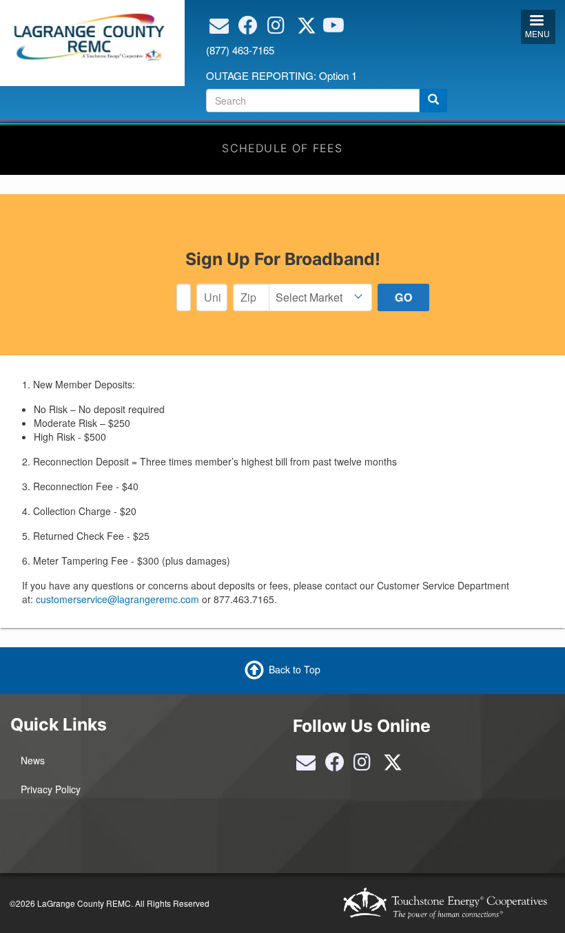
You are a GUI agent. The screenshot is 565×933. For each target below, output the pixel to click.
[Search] (433, 100)
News (33, 760)
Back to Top (294, 668)
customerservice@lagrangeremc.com (117, 599)
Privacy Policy (51, 789)
